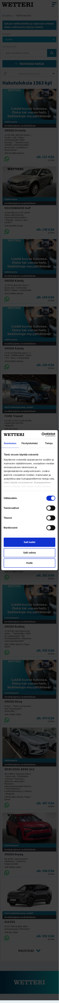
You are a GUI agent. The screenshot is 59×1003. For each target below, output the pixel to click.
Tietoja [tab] (49, 443)
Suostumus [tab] (10, 443)
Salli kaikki (29, 542)
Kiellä (29, 563)
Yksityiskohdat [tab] (29, 443)
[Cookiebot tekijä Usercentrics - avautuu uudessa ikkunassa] (42, 435)
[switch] (50, 508)
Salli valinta (29, 552)
